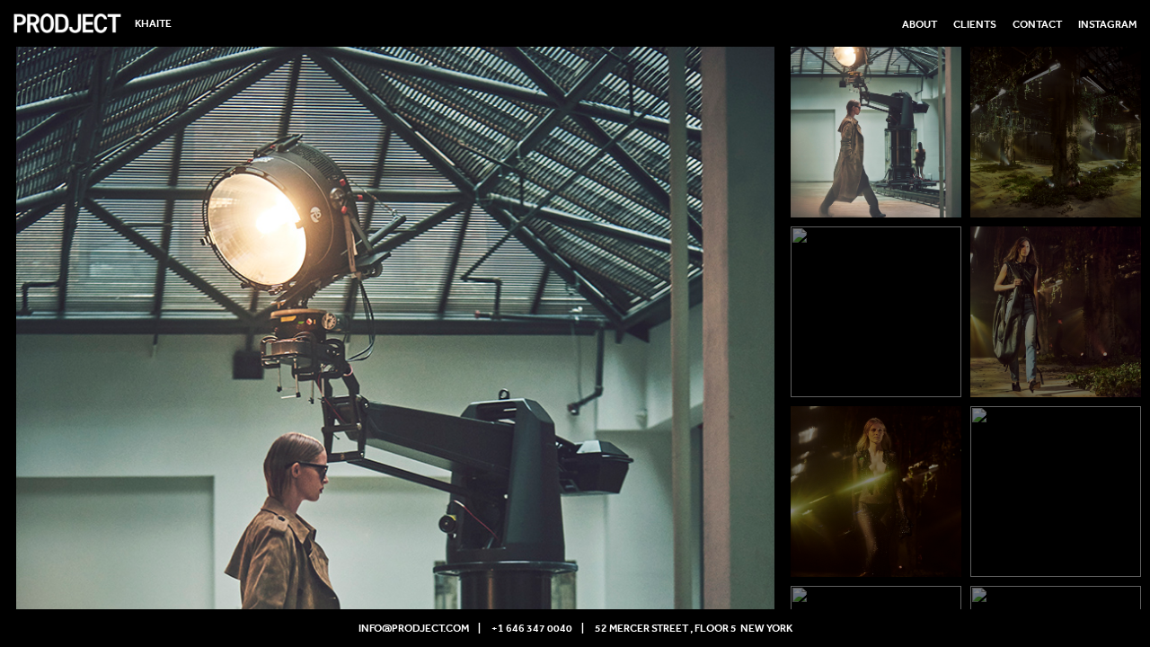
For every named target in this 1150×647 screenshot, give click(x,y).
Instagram (1107, 24)
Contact (1037, 24)
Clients (974, 24)
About (919, 24)
